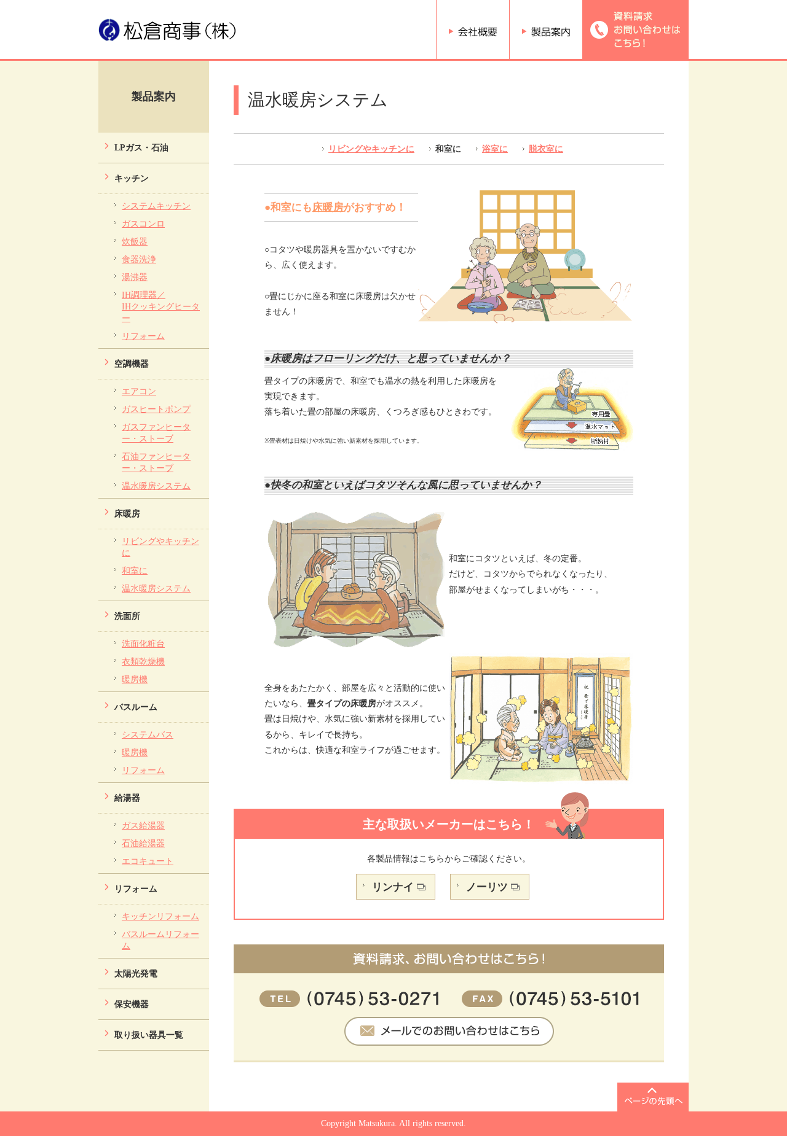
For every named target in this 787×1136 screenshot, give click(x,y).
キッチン (131, 178)
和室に (135, 570)
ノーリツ (487, 887)
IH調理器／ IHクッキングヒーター (161, 306)
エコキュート (147, 861)
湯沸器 (135, 277)
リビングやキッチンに (371, 149)
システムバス (147, 734)
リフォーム (143, 336)
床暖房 (127, 513)
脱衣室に (546, 149)
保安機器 (131, 1004)
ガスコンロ (143, 223)
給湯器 (127, 798)
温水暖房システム (156, 486)
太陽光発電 (135, 973)
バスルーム (135, 707)
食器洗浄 (139, 259)
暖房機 (135, 679)
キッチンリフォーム (160, 916)
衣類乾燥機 (143, 661)
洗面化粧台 (143, 643)
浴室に (495, 149)
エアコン (139, 391)
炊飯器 (135, 241)
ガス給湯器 (143, 825)
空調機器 (131, 363)
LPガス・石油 (141, 147)
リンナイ (393, 887)
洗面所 (127, 616)
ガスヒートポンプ (156, 409)
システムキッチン (156, 206)
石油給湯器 (143, 843)
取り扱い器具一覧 (148, 1035)
